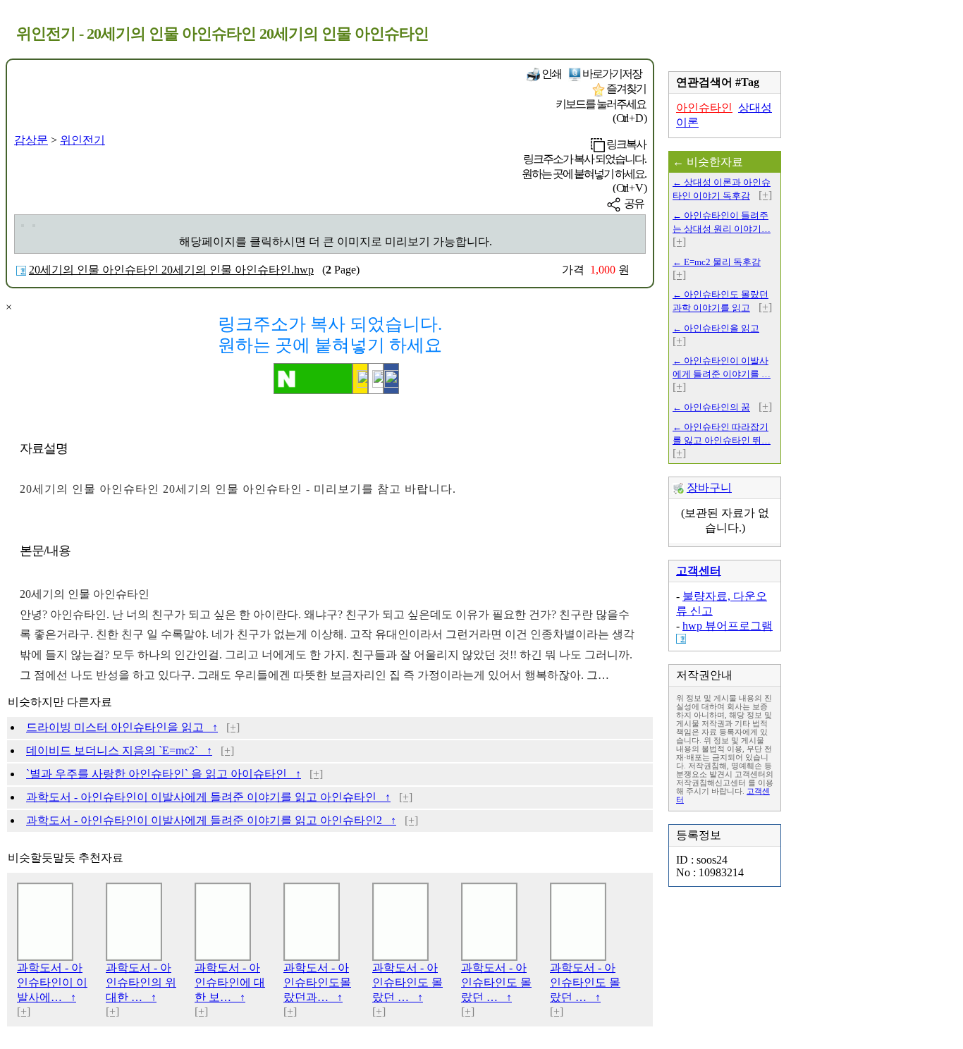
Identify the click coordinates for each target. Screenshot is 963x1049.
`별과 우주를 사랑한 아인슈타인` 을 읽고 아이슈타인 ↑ (163, 774)
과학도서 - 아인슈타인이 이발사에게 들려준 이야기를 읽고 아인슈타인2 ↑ (211, 820)
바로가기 (611, 74)
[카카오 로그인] (360, 378)
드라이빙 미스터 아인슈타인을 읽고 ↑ (122, 727)
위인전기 (82, 140)
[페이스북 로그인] (391, 378)
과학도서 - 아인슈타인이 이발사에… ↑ (52, 982)
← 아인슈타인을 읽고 (716, 328)
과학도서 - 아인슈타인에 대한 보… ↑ (230, 982)
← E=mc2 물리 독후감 (717, 262)
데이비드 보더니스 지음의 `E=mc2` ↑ (119, 750)
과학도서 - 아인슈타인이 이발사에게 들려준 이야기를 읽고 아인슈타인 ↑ (208, 797)
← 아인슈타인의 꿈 (711, 407)
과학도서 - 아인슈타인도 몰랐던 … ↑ (407, 982)
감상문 (31, 140)
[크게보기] (22, 225)
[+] (233, 727)
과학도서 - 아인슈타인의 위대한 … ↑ (141, 982)
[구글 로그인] (376, 378)
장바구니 (709, 487)
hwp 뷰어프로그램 (727, 626)
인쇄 (550, 74)
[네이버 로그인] (313, 378)
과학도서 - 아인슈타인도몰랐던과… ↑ (317, 982)
